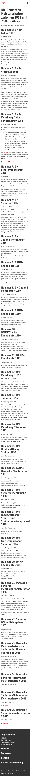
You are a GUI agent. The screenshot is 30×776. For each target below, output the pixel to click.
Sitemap (5, 748)
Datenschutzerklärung (12, 762)
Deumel (6, 153)
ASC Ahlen (4, 738)
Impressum (6, 753)
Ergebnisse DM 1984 (7, 162)
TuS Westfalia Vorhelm (8, 742)
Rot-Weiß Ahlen (6, 740)
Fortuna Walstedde (6, 744)
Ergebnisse (4, 705)
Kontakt (5, 757)
